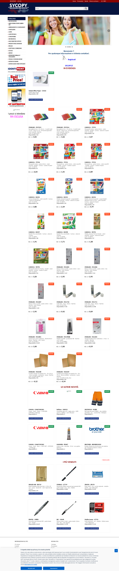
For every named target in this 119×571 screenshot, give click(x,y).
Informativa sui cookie (30, 564)
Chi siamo (17, 544)
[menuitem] (95, 1)
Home (74, 1)
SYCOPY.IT (69, 66)
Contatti (17, 546)
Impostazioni (53, 568)
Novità (86, 1)
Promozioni (80, 1)
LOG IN (19, 1)
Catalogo (53, 544)
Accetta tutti (31, 568)
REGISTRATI (13, 1)
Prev (29, 30)
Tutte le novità (105, 460)
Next (109, 30)
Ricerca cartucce (94, 1)
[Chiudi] (116, 550)
